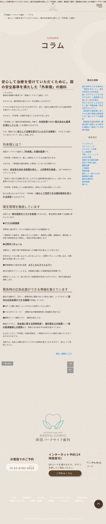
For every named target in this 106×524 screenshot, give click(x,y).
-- (24, 467)
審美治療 (85, 165)
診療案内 (27, 497)
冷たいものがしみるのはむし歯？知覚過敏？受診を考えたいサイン (92, 105)
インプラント (87, 143)
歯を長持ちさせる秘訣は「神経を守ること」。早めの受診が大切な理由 (92, 89)
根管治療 (85, 170)
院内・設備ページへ (64, 353)
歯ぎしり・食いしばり (91, 173)
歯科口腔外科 (87, 179)
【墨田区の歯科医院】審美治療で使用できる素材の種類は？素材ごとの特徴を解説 (92, 125)
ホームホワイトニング (60, 497)
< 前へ (70, 364)
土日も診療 (86, 157)
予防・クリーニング (90, 154)
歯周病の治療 (87, 176)
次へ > (70, 370)
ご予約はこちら (64, 473)
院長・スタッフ (17, 500)
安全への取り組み (89, 162)
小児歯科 (85, 168)
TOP (14, 497)
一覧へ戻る (7, 363)
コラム (93, 500)
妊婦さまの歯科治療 (90, 160)
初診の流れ (82, 497)
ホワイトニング (88, 146)
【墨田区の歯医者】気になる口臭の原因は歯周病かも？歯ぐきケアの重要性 (92, 114)
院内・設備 (36, 500)
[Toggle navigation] (99, 4)
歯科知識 (85, 181)
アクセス (64, 500)
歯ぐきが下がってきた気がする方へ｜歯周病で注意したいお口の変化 (92, 97)
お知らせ (79, 500)
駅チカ (85, 184)
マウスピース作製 (89, 149)
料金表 (51, 500)
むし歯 (41, 497)
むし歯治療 (86, 151)
